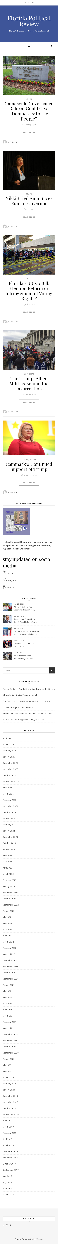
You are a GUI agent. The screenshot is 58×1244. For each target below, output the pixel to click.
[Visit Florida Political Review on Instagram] (3, 1225)
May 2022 (7, 929)
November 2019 (10, 1102)
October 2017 (9, 1163)
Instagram (11, 580)
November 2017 (10, 1157)
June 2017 (7, 1176)
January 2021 (9, 1028)
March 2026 (8, 744)
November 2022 (10, 892)
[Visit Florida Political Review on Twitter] (7, 1225)
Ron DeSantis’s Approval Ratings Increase (25, 719)
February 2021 (9, 1022)
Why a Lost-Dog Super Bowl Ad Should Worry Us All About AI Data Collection (26, 633)
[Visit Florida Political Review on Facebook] (10, 1225)
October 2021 (9, 972)
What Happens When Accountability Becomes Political (23, 657)
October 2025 (9, 775)
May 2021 (7, 1003)
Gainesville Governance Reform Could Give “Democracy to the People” (29, 111)
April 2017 (7, 1188)
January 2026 (9, 756)
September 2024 (11, 818)
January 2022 (9, 954)
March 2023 (8, 874)
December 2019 (10, 1096)
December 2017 (10, 1151)
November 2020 (10, 1040)
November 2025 (10, 769)
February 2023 (9, 880)
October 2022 (9, 898)
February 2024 (9, 824)
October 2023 (9, 843)
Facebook (9, 587)
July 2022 (7, 917)
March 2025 (8, 793)
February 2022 (9, 948)
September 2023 (11, 849)
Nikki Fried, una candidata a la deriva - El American (28, 713)
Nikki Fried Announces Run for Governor (29, 200)
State (29, 194)
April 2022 (7, 935)
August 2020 (9, 1059)
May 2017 (7, 1182)
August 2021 (9, 985)
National (29, 374)
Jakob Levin (13, 142)
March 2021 (8, 1015)
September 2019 (11, 1114)
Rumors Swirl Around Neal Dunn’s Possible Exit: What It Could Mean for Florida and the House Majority (25, 621)
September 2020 (11, 1052)
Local (29, 99)
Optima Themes (36, 1239)
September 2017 (11, 1170)
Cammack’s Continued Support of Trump (29, 466)
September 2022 (11, 904)
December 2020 (10, 1034)
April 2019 (7, 1120)
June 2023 (7, 855)
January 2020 (9, 1089)
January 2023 (9, 886)
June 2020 (7, 1071)
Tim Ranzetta (9, 701)
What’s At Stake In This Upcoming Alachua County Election (24, 609)
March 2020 (8, 1077)
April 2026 (7, 738)
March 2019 (8, 1126)
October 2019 (9, 1108)
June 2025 (7, 787)
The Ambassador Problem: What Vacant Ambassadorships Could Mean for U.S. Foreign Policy (25, 645)
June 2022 (7, 923)
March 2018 (8, 1145)
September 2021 (11, 978)
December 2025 (10, 763)
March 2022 (8, 941)
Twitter (10, 573)
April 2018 (7, 1139)
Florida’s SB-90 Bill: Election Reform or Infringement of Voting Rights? (29, 290)
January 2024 (9, 830)
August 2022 (9, 911)
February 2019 (9, 1133)
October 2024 (9, 812)
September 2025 (11, 781)
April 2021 (7, 1009)
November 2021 (10, 966)
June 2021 (7, 997)
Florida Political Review (29, 21)
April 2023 (7, 867)
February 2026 (9, 750)
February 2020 (9, 1083)
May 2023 (7, 861)
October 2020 (9, 1046)
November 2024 (10, 806)
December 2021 (10, 960)
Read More (29, 132)
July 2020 (7, 1065)
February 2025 (9, 800)
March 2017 (8, 1194)
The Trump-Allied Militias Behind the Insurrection (29, 383)
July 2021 (7, 991)
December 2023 (10, 837)
